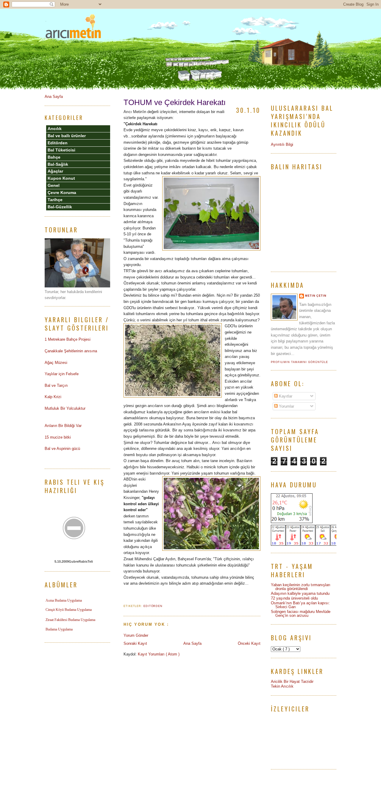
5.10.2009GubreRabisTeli (73, 561)
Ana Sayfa (192, 643)
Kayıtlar (285, 396)
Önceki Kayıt (249, 643)
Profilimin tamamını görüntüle (299, 362)
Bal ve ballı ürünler (67, 135)
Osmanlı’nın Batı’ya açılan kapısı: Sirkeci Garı (300, 605)
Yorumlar (286, 406)
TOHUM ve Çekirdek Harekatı (175, 102)
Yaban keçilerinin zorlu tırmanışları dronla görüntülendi (300, 587)
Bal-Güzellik (60, 206)
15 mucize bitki (58, 437)
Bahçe (54, 157)
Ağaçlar (55, 171)
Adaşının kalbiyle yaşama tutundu (300, 593)
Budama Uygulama (59, 629)
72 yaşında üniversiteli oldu (294, 598)
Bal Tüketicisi (61, 150)
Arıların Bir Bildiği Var (63, 425)
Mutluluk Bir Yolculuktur (65, 408)
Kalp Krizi (53, 397)
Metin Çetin (316, 295)
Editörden (153, 606)
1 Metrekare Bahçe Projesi (67, 339)
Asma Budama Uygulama (64, 600)
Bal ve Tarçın (56, 385)
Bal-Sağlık (58, 164)
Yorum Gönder (136, 635)
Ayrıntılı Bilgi (282, 144)
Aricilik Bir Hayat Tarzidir (292, 681)
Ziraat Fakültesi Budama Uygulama (70, 620)
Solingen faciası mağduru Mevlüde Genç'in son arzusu (300, 613)
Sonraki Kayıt (135, 643)
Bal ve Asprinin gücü (62, 448)
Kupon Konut (61, 178)
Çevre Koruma (62, 192)
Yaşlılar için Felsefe (62, 374)
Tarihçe (55, 199)
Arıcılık (55, 128)
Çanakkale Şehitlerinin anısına (71, 351)
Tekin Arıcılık (282, 686)
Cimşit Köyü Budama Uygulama (69, 610)
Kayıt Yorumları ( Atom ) (158, 654)
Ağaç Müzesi (56, 362)
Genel (54, 185)
